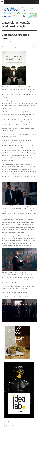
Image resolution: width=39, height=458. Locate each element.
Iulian (6, 42)
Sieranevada (13, 282)
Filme (11, 42)
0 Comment (20, 47)
